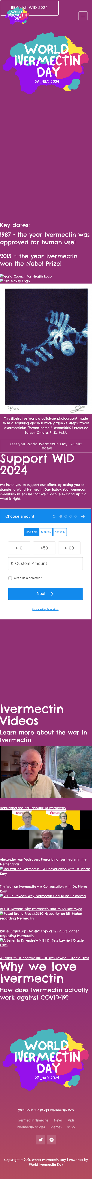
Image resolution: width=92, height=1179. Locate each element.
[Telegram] (51, 1139)
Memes (56, 1127)
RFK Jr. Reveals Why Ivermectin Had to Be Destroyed (41, 909)
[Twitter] (40, 1139)
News (58, 1120)
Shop (71, 1127)
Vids (71, 1120)
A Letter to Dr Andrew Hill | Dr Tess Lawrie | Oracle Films (44, 958)
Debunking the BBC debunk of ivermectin (33, 808)
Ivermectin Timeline (33, 1120)
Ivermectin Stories (31, 1127)
